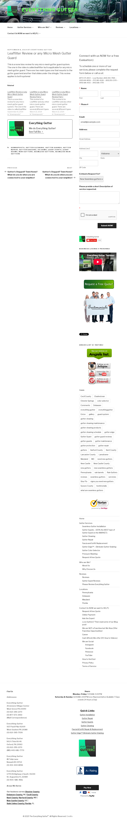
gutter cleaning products (91, 428)
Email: (82, 117)
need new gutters (104, 459)
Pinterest (89, 652)
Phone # (83, 104)
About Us (86, 565)
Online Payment (88, 615)
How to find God (88, 659)
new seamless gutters (103, 468)
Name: (83, 88)
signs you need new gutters (102, 481)
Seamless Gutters (44, 152)
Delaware (97, 405)
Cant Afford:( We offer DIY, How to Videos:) (99, 638)
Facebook (89, 648)
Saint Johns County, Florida (19, 803)
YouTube (88, 655)
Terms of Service (89, 666)
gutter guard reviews (103, 437)
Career (85, 634)
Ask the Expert (88, 618)
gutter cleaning (87, 419)
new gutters (26, 152)
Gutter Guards (53, 147)
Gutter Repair (87, 540)
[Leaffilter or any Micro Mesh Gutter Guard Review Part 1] (63, 101)
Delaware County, (15, 795)
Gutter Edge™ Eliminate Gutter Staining (87, 733)
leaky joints (55, 150)
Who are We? (43, 27)
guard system (103, 414)
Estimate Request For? (89, 174)
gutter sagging (28, 150)
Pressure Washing (89, 554)
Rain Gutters (112, 472)
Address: (83, 129)
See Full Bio (35, 131)
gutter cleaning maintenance (93, 423)
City (80, 158)
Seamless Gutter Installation (94, 526)
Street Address (84, 139)
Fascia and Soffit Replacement (95, 543)
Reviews (59, 27)
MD (92, 459)
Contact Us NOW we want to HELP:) (22, 33)
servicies (112, 477)
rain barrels (99, 472)
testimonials (101, 486)
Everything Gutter (50, 10)
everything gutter (88, 410)
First (80, 98)
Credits (69, 816)
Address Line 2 (84, 149)
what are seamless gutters (92, 490)
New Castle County (102, 463)
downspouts (18, 147)
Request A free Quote (91, 557)
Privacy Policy (88, 663)
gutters (84, 450)
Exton (83, 414)
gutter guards (86, 441)
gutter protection (88, 446)
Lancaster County (88, 454)
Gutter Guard (86, 437)
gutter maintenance (103, 441)
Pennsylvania (86, 472)
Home (10, 27)
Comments (85, 405)
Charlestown (99, 396)
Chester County (32, 792)
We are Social (88, 641)
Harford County (96, 450)
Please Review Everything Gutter (96, 584)
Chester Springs (87, 401)
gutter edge (109, 432)
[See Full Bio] (42, 131)
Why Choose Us (88, 569)
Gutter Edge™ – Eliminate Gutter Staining (99, 547)
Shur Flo (84, 481)
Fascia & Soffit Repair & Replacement (87, 729)
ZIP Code (82, 167)
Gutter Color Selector (91, 550)
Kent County (111, 450)
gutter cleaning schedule (91, 432)
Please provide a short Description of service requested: (96, 187)
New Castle (85, 463)
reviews (84, 477)
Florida (85, 603)
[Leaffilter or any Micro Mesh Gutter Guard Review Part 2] (41, 101)
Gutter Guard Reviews (91, 581)
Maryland (84, 459)
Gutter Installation (87, 715)
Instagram (89, 645)
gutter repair (103, 446)
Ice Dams (42, 150)
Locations (74, 27)
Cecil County (86, 396)
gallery (91, 414)
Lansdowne (103, 454)
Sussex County (87, 486)
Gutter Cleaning (35, 147)
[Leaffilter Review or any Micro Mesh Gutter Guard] (18, 101)
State (103, 158)
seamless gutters (97, 477)
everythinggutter (105, 410)
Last (102, 98)
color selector (103, 401)
